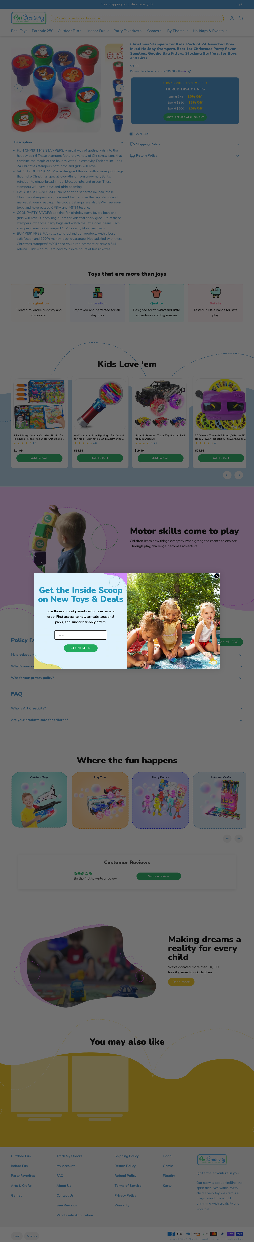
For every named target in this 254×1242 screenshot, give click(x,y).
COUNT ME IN (81, 648)
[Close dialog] (216, 575)
